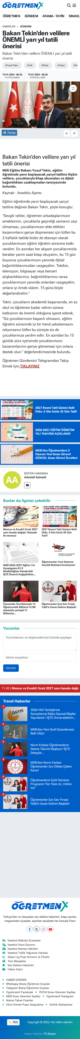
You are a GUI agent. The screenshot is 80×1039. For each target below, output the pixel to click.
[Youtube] (50, 929)
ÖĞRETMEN (11, 16)
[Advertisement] (40, 855)
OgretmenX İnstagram (60, 996)
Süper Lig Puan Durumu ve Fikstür (28, 957)
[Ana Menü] (74, 5)
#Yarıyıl (61, 65)
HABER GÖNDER (16, 980)
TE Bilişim (50, 1033)
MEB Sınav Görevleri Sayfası (23, 996)
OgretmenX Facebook (19, 992)
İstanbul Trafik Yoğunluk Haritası (28, 953)
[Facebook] (30, 929)
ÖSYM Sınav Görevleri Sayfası (57, 992)
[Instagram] (43, 929)
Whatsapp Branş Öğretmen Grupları (28, 984)
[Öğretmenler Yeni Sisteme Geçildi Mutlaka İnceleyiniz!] (59, 550)
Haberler (8, 26)
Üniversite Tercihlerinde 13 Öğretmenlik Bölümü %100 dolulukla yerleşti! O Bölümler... (19, 608)
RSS (15, 1022)
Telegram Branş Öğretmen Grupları (27, 988)
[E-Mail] (27, 485)
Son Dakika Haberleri (21, 965)
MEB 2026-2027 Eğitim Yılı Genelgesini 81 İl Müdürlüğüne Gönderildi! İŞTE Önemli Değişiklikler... (19, 570)
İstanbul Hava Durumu (21, 944)
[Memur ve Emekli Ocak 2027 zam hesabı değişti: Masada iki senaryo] (21, 516)
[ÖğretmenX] (22, 5)
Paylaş (11, 132)
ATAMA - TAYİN (53, 16)
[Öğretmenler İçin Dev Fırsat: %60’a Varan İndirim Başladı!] (59, 591)
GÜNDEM (31, 16)
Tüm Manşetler (17, 961)
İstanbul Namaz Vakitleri (23, 948)
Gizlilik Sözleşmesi (60, 1004)
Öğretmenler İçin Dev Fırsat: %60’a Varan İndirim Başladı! (59, 605)
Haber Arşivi (15, 969)
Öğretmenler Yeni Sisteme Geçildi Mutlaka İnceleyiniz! (58, 563)
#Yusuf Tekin (11, 65)
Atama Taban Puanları (19, 1000)
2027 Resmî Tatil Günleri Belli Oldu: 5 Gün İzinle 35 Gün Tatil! (59, 532)
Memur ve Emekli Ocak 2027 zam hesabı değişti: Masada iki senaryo (20, 532)
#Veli (29, 65)
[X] (36, 929)
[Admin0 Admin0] (12, 479)
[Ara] (69, 5)
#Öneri (44, 65)
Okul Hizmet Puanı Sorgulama (24, 1004)
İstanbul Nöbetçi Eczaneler (24, 940)
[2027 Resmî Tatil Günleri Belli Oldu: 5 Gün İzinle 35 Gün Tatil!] (59, 516)
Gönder (11, 668)
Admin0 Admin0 (35, 477)
